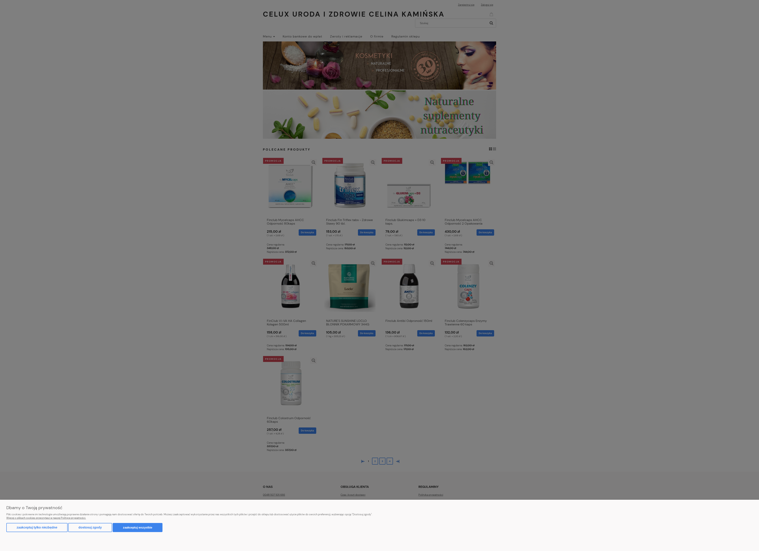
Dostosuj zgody (90, 527)
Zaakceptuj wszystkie (137, 527)
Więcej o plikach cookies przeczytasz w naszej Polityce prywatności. (46, 518)
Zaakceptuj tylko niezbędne (37, 527)
